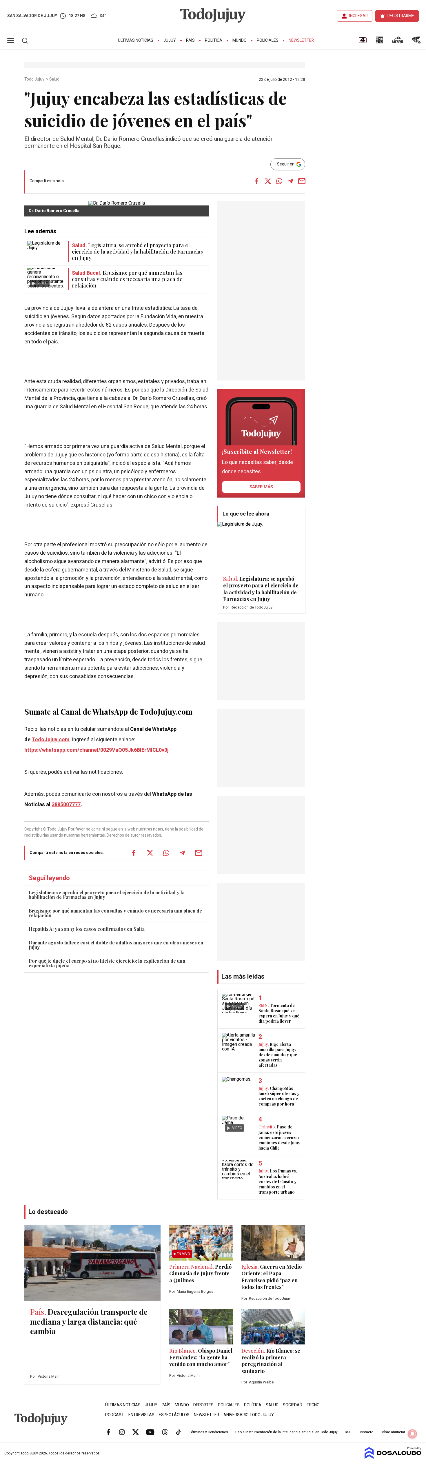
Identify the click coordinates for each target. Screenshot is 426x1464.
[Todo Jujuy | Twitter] (135, 1431)
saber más (261, 486)
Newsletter (301, 40)
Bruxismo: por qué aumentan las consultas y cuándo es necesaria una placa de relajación (115, 913)
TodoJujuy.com (51, 740)
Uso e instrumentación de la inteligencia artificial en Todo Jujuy (286, 1432)
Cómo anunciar (393, 1432)
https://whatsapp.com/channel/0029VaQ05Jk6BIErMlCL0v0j (96, 750)
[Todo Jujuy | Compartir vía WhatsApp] (279, 181)
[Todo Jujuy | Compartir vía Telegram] (290, 181)
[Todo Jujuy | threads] (165, 1431)
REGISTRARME (400, 16)
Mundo (239, 40)
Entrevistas (141, 1415)
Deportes (203, 1405)
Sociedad (292, 1405)
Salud (54, 79)
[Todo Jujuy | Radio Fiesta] (417, 42)
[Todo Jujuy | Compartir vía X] (267, 181)
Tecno (313, 1405)
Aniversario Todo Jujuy (248, 1415)
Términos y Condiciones (208, 1432)
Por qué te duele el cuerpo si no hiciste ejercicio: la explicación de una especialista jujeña (107, 963)
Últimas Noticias (135, 40)
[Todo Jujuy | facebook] (108, 1431)
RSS (348, 1432)
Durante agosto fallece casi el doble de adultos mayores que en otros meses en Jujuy (116, 944)
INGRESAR (358, 16)
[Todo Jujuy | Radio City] (379, 42)
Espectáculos (174, 1415)
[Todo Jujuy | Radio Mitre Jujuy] (397, 42)
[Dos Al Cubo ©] (393, 1457)
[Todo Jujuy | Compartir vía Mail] (301, 181)
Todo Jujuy (34, 79)
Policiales (267, 40)
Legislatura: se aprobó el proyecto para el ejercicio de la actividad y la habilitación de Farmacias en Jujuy (107, 894)
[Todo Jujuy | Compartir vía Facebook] (256, 181)
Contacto (365, 1432)
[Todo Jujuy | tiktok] (178, 1431)
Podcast (114, 1415)
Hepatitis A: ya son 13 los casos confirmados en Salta (87, 929)
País (190, 40)
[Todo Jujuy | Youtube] (150, 1431)
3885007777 (66, 805)
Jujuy (169, 40)
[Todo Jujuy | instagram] (122, 1431)
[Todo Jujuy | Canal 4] (362, 42)
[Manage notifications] (412, 1433)
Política (213, 40)
